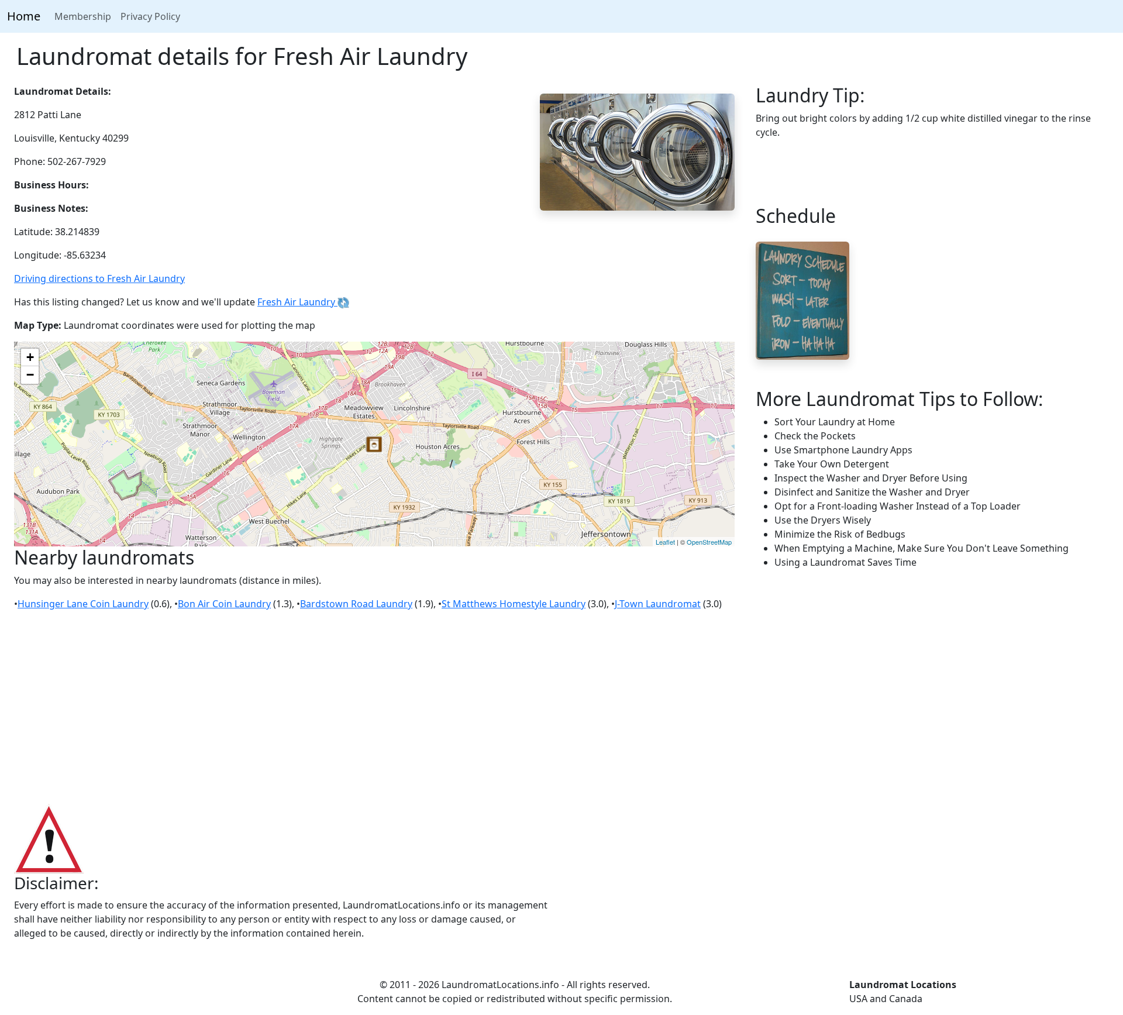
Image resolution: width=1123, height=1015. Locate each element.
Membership (82, 16)
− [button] (30, 374)
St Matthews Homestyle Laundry (513, 603)
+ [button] (30, 357)
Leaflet (665, 541)
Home (23, 16)
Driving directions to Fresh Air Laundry (99, 278)
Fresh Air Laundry (297, 301)
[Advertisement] (561, 708)
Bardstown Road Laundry (356, 603)
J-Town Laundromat (658, 603)
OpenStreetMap (709, 541)
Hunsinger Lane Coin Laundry (83, 603)
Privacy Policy (150, 16)
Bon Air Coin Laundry (224, 603)
